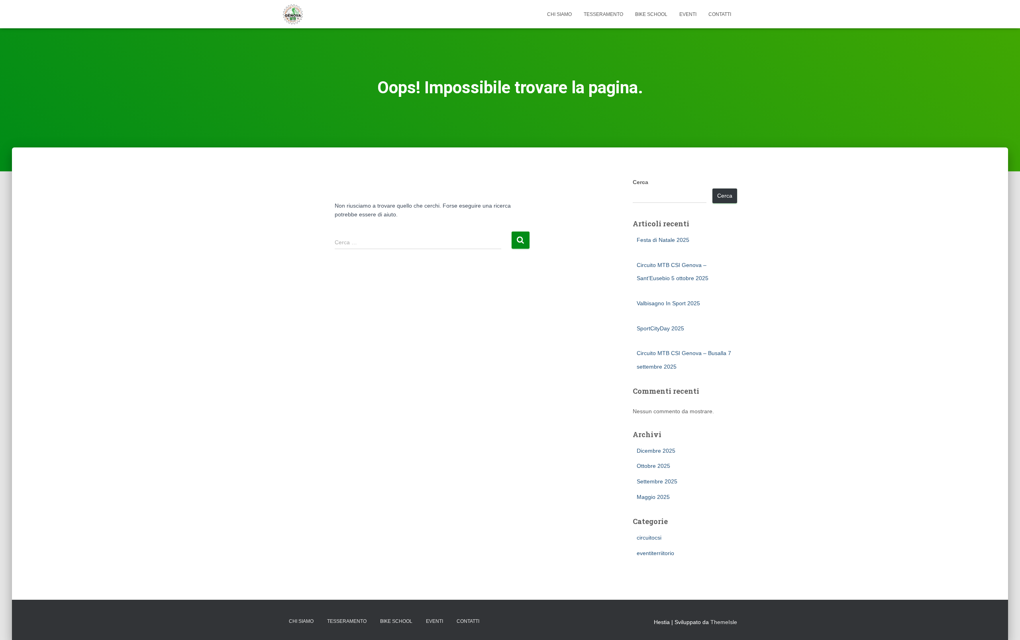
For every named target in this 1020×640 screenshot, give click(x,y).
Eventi (687, 14)
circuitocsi (649, 537)
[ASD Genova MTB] (293, 14)
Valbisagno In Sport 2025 (668, 303)
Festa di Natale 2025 (663, 240)
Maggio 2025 (653, 497)
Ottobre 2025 (653, 466)
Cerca (640, 182)
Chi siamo (559, 14)
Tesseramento (603, 14)
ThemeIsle (723, 622)
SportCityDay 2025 (660, 328)
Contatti (719, 14)
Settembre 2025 (657, 481)
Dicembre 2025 (656, 451)
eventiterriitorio (655, 553)
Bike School (651, 14)
